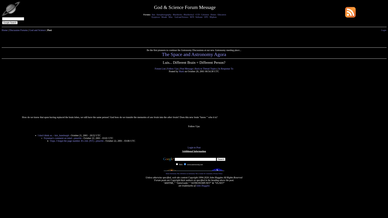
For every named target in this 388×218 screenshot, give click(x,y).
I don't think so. (45, 135)
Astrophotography (163, 14)
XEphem (213, 17)
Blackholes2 (189, 14)
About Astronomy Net (172, 173)
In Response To (225, 68)
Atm (153, 14)
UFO (206, 17)
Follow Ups (172, 68)
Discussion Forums (18, 30)
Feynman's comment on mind (58, 138)
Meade (164, 17)
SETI (192, 17)
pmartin (78, 138)
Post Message (186, 68)
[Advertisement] (194, 39)
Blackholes (177, 14)
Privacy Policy (218, 173)
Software (199, 17)
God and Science (181, 17)
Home (5, 30)
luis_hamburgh (62, 135)
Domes (213, 14)
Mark (181, 71)
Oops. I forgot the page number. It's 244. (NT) (72, 141)
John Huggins (203, 185)
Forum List (160, 68)
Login (383, 30)
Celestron (205, 14)
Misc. (171, 17)
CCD (198, 14)
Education (222, 14)
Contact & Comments (205, 173)
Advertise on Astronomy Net (189, 173)
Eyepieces (156, 17)
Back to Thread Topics (206, 68)
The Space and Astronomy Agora (194, 54)
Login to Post (194, 147)
